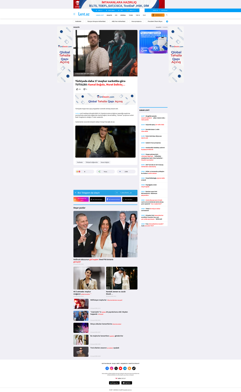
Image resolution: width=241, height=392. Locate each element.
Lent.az (77, 113)
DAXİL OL (155, 10)
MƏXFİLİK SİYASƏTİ (133, 363)
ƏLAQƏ (114, 363)
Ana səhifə (158, 27)
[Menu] (74, 14)
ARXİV (118, 363)
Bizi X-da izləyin (128, 199)
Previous (74, 21)
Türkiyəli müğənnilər (92, 162)
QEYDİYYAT (164, 10)
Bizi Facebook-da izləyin (114, 199)
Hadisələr (78, 21)
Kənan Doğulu (105, 162)
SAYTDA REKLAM (106, 363)
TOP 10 (138, 15)
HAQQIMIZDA (124, 363)
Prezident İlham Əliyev (155, 21)
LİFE (116, 15)
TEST (144, 15)
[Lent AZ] (84, 14)
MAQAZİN (109, 15)
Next (167, 21)
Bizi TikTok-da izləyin (97, 199)
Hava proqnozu (137, 21)
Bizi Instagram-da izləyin (82, 199)
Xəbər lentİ (100, 15)
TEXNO (131, 15)
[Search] (167, 15)
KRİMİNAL (123, 15)
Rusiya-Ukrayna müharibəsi (97, 21)
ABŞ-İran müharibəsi (118, 21)
